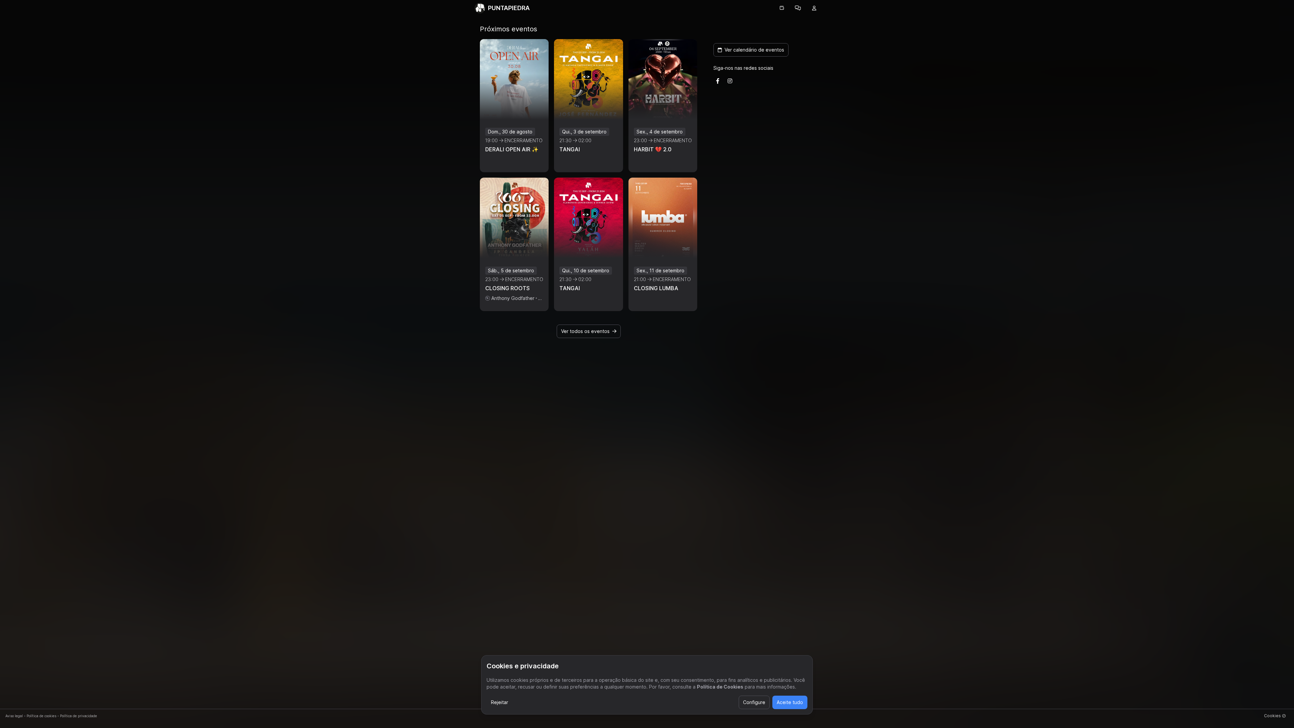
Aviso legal (14, 716)
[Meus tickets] (781, 8)
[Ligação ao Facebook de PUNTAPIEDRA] (717, 81)
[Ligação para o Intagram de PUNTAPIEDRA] (730, 81)
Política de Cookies (720, 687)
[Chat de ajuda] (798, 8)
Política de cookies (41, 716)
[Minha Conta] (814, 8)
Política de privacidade (78, 716)
